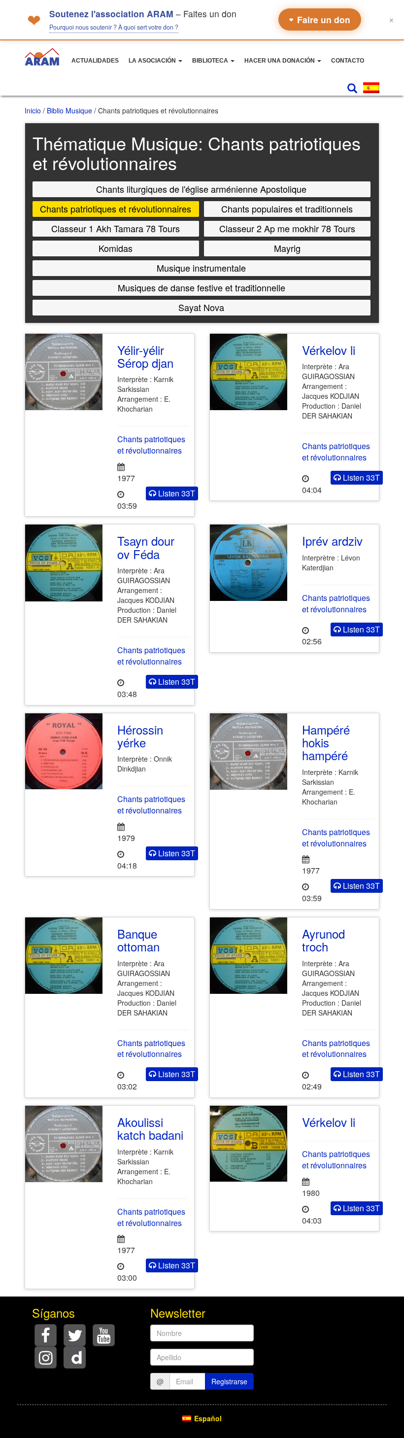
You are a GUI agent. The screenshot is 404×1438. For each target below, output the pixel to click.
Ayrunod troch (323, 940)
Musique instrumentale (201, 267)
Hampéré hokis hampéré (326, 742)
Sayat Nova (201, 307)
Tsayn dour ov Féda (145, 547)
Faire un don (319, 19)
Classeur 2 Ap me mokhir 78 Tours (287, 228)
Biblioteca (211, 60)
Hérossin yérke (140, 736)
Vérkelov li (328, 349)
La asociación (153, 60)
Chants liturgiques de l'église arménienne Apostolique (201, 188)
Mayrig (287, 248)
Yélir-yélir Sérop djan (145, 356)
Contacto (347, 60)
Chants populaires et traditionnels (287, 208)
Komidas (116, 248)
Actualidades (95, 60)
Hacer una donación (280, 60)
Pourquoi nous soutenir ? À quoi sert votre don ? (113, 27)
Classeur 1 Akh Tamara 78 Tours (115, 228)
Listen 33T (175, 493)
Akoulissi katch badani (150, 1128)
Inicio (33, 110)
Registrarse (229, 1381)
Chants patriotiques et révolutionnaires (115, 208)
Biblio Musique (69, 110)
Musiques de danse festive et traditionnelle (201, 287)
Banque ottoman (138, 940)
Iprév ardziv (332, 540)
